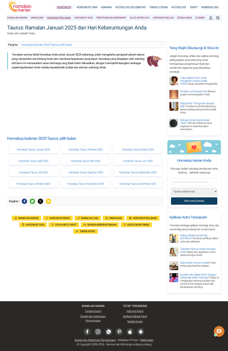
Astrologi (178, 7)
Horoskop (64, 7)
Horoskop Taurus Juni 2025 (138, 161)
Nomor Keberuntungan (101, 225)
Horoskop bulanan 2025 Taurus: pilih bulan (46, 45)
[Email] (48, 201)
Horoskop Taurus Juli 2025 (33, 172)
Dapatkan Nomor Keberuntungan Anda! (198, 252)
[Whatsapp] (32, 201)
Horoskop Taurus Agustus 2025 (85, 172)
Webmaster (147, 340)
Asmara (106, 7)
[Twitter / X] (40, 201)
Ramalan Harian (17, 18)
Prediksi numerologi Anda (198, 93)
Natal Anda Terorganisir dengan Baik (198, 108)
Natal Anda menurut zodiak (198, 264)
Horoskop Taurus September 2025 (137, 172)
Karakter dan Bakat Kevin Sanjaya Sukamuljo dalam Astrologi (199, 281)
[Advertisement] (85, 100)
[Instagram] (98, 332)
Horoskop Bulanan (59, 18)
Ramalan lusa (89, 218)
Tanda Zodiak (158, 7)
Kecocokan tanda (138, 225)
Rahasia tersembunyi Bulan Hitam (196, 124)
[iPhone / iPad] (130, 332)
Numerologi (209, 7)
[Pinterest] (119, 332)
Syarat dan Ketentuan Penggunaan (93, 318)
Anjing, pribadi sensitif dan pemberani (199, 238)
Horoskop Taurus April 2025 (33, 161)
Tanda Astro (87, 231)
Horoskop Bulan (163, 18)
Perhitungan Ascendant (111, 18)
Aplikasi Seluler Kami (135, 316)
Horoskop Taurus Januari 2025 (33, 149)
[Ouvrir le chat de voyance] (219, 331)
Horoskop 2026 (83, 18)
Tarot (194, 7)
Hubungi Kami (134, 311)
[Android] (141, 332)
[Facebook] (24, 201)
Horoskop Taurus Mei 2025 (85, 161)
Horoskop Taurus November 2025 (85, 184)
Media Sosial (134, 321)
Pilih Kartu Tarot (65, 225)
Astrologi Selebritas (130, 7)
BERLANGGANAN (194, 201)
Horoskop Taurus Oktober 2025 (33, 184)
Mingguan (37, 18)
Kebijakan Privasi (128, 340)
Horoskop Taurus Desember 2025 (138, 184)
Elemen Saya (203, 18)
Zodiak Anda (184, 18)
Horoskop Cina (87, 7)
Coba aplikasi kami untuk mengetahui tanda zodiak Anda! (199, 81)
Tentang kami (93, 311)
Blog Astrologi (139, 18)
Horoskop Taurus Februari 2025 (86, 149)
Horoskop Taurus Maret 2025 (138, 149)
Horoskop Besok (60, 218)
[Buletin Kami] (211, 18)
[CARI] (218, 18)
